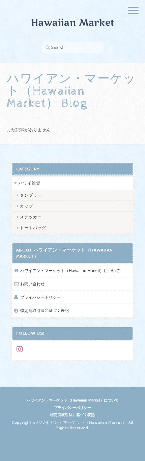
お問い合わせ (32, 284)
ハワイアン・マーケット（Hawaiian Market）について (70, 270)
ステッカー (31, 217)
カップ (26, 206)
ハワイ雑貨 (29, 183)
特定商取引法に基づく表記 (44, 310)
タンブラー (31, 195)
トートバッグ (33, 227)
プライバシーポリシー (40, 297)
